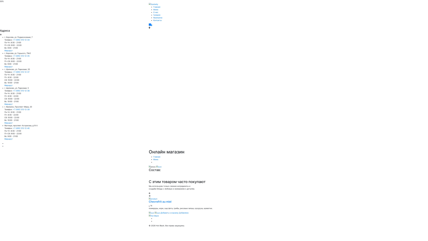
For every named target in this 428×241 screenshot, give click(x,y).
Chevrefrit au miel (160, 201)
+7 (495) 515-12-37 (21, 72)
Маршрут (8, 50)
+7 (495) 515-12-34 (21, 40)
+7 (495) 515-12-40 (21, 128)
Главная (156, 7)
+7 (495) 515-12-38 (21, 91)
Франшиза (157, 18)
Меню (155, 9)
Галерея (156, 15)
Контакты (157, 20)
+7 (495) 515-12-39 (21, 109)
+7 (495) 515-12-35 (21, 56)
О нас (155, 12)
